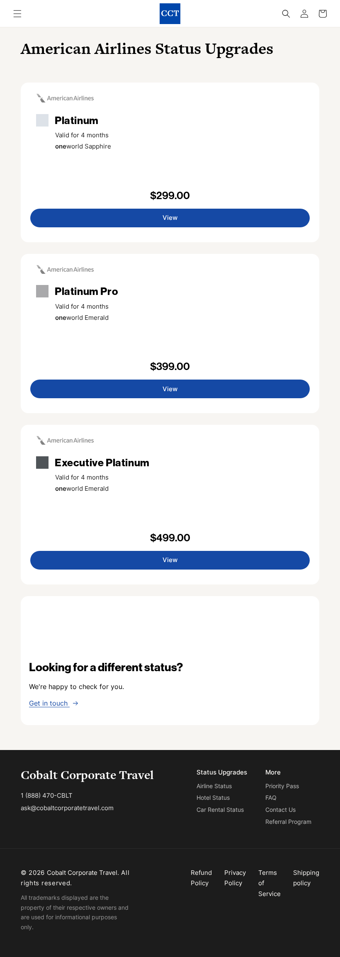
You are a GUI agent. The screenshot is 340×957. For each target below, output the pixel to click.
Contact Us (280, 809)
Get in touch (49, 703)
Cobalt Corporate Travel (87, 775)
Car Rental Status (220, 809)
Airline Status (214, 785)
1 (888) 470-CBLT (47, 795)
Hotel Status (213, 797)
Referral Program (288, 821)
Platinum (77, 120)
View (170, 218)
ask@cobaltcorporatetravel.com (67, 808)
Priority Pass (282, 785)
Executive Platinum (102, 462)
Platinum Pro (86, 291)
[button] (17, 14)
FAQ (271, 797)
